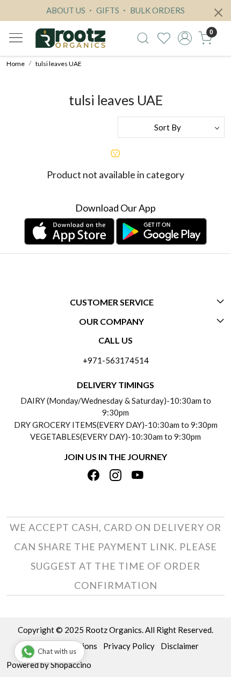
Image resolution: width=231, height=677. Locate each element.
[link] (143, 38)
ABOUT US (65, 10)
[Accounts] (184, 38)
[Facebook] (93, 476)
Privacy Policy (129, 646)
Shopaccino (70, 664)
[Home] (70, 38)
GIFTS (107, 10)
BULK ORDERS (156, 10)
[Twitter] (115, 476)
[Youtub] (137, 476)
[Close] (218, 12)
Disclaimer (180, 646)
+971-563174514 (116, 360)
